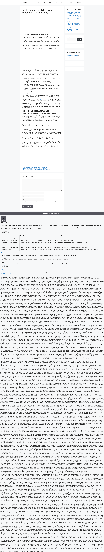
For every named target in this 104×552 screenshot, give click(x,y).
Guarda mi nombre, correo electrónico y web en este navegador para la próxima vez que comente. (42, 202)
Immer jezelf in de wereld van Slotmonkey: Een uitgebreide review (73, 20)
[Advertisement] (42, 25)
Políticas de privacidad (69, 2)
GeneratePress (58, 213)
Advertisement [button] (4, 265)
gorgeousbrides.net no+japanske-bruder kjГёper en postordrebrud (35, 167)
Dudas (50, 2)
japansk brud (42, 99)
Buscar (68, 37)
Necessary (4, 231)
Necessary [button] (3, 229)
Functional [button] (3, 252)
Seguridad (44, 2)
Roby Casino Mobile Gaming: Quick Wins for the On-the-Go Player (73, 25)
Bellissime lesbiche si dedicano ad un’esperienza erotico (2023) (34, 168)
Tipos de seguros (58, 2)
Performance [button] (4, 256)
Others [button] (2, 269)
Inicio (38, 2)
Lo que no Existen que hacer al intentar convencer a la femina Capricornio (36, 169)
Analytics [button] (3, 261)
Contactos (79, 2)
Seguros (24, 3)
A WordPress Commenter (72, 55)
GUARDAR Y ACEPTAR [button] (6, 273)
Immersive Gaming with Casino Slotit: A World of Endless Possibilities (74, 29)
